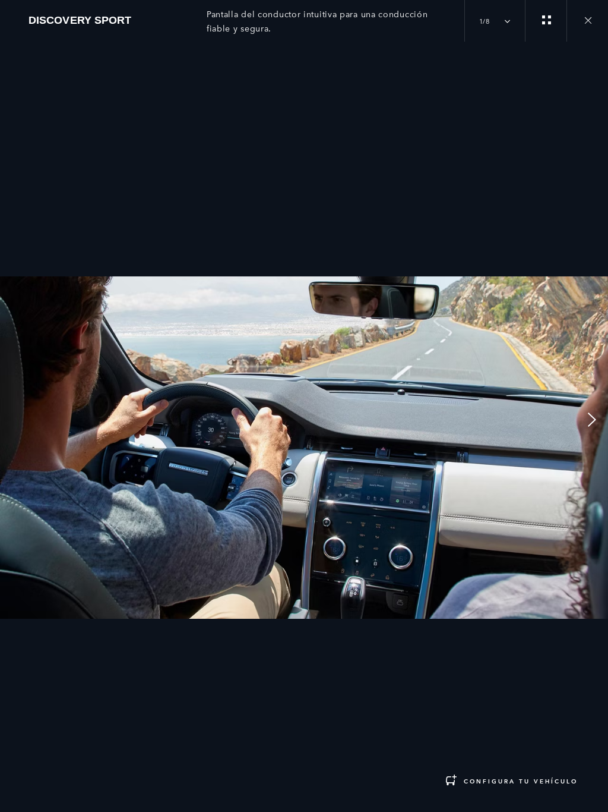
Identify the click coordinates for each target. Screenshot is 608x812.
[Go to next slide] (595, 420)
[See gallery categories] (545, 21)
